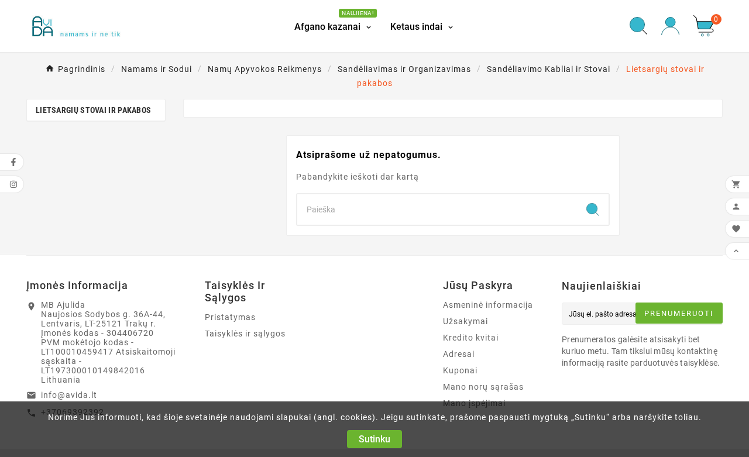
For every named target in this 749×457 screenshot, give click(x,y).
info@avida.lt (69, 395)
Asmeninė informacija (488, 305)
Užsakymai (465, 321)
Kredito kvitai (471, 337)
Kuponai (460, 370)
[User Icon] (670, 26)
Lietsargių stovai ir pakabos (93, 110)
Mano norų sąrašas (483, 386)
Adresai (459, 354)
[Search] (592, 209)
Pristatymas (230, 317)
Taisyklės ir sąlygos (245, 333)
